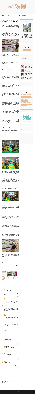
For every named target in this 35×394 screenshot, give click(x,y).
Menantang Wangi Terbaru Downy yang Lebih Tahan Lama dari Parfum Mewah (28, 74)
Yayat (4, 353)
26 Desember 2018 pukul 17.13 (7, 339)
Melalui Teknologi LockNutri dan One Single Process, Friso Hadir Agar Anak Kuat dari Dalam (28, 66)
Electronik (28, 104)
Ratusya (5, 289)
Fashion (23, 104)
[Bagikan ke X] (14, 265)
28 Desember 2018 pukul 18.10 (7, 362)
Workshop (27, 102)
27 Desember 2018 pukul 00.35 (10, 347)
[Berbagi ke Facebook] (13, 265)
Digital (27, 96)
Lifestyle (7, 267)
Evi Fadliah (7, 298)
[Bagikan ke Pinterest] (16, 265)
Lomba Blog (23, 99)
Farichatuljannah (6, 305)
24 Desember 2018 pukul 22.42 (7, 290)
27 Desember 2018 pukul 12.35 (7, 354)
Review (23, 96)
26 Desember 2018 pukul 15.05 (10, 331)
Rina (4, 338)
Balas (17, 296)
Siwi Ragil (5, 361)
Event (4, 267)
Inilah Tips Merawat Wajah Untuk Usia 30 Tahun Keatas (28, 78)
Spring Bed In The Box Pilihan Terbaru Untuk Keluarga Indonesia (28, 71)
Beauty (23, 102)
